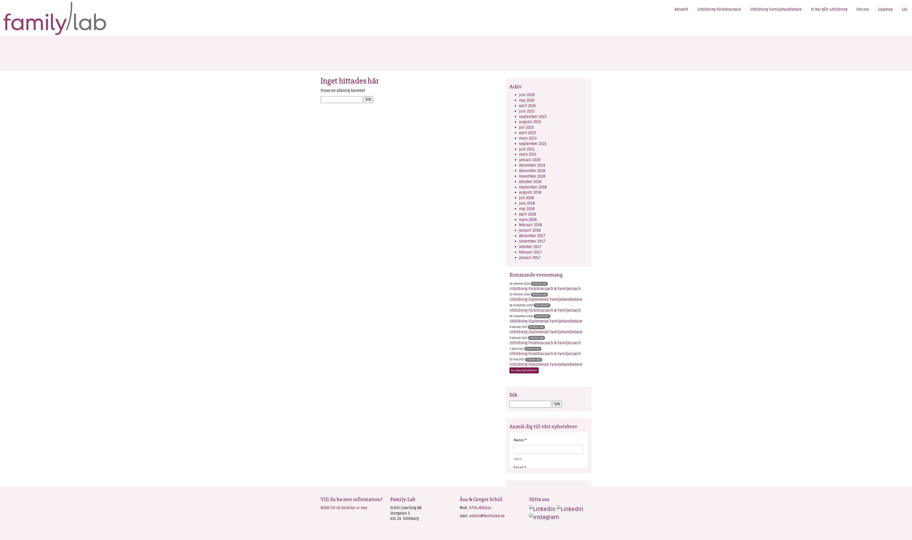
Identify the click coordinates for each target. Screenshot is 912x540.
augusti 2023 (530, 122)
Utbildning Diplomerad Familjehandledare (545, 299)
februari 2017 (530, 252)
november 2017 (532, 241)
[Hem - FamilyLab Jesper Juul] (54, 18)
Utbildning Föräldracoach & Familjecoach (545, 288)
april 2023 (527, 133)
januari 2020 (530, 160)
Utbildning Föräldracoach (719, 9)
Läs (904, 9)
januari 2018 (530, 230)
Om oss (862, 9)
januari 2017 (530, 257)
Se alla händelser (524, 370)
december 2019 (532, 165)
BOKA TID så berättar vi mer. (344, 508)
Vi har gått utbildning (829, 9)
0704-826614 (480, 508)
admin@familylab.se (487, 516)
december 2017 (532, 236)
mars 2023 (528, 138)
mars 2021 (528, 154)
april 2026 (527, 105)
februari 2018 (530, 225)
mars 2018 (528, 219)
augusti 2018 (530, 192)
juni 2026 (527, 95)
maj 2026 (527, 100)
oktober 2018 (530, 181)
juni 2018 (527, 203)
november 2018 (532, 176)
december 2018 (532, 171)
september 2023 (532, 116)
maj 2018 (527, 209)
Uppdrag (885, 9)
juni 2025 (527, 111)
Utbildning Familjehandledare (776, 9)
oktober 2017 (530, 246)
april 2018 (527, 214)
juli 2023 (526, 127)
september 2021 (532, 143)
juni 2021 (527, 149)
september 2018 (533, 187)
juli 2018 (526, 198)
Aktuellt (681, 9)
